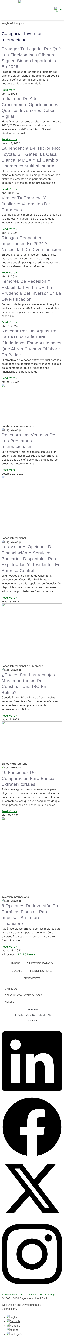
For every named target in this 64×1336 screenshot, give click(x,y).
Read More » (9, 89)
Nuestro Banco (40, 963)
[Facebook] (32, 1156)
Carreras (11, 988)
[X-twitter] (32, 1217)
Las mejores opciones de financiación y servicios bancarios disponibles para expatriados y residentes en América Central (31, 558)
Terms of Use (9, 1294)
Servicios (32, 978)
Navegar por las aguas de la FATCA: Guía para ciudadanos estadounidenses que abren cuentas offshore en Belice (31, 343)
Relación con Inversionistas (23, 995)
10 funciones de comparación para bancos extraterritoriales (29, 778)
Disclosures (36, 1294)
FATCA (23, 1294)
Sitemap (50, 1294)
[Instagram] (32, 1287)
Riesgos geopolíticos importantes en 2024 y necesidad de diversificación (31, 243)
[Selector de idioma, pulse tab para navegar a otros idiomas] (58, 9)
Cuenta (17, 970)
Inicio (15, 963)
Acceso (9, 1001)
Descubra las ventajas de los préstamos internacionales (28, 440)
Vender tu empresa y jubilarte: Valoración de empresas (26, 203)
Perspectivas (41, 970)
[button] (3, 10)
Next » (31, 954)
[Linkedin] (32, 1094)
